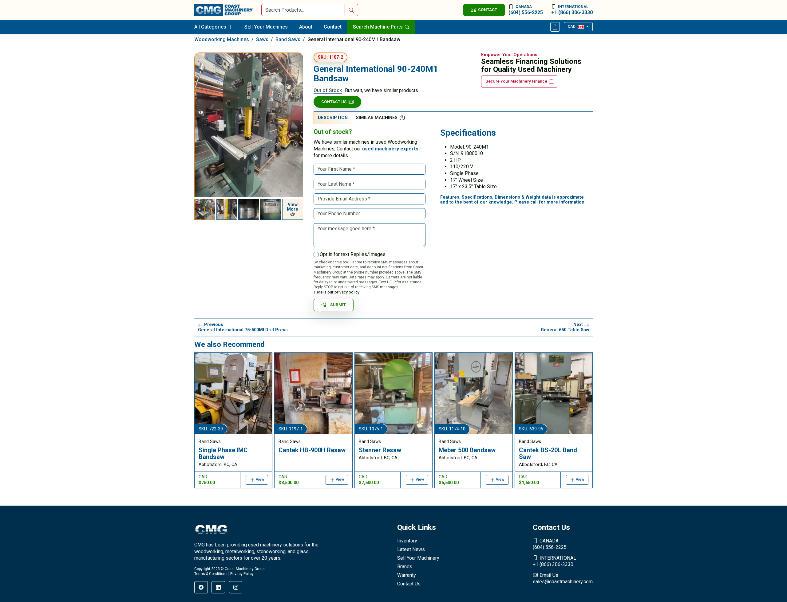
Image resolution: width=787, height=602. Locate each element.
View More (292, 207)
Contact (333, 27)
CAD (571, 26)
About (305, 27)
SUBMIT (338, 304)
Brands (404, 566)
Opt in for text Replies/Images (353, 254)
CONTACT (487, 9)
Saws (262, 39)
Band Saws (287, 39)
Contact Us (334, 101)
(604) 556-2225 (525, 10)
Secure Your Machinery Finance (516, 81)
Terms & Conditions (210, 574)
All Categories (210, 27)
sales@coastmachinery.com (563, 578)
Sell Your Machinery (418, 558)
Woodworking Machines (221, 39)
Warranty (406, 575)
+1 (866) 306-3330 (572, 10)
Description (333, 117)
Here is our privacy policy (336, 291)
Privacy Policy (242, 574)
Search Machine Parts (378, 27)
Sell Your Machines (266, 27)
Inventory (407, 541)
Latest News (411, 549)
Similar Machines (376, 117)
